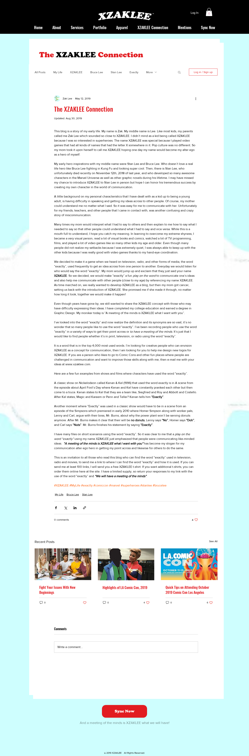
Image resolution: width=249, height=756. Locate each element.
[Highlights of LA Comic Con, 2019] (126, 564)
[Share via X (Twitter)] (65, 508)
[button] (179, 72)
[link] (209, 12)
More (149, 72)
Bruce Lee (96, 72)
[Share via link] (84, 508)
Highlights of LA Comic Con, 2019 (125, 587)
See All (213, 541)
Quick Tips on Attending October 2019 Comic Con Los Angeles (187, 590)
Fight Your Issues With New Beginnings (57, 590)
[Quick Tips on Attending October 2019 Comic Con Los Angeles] (189, 564)
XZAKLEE (76, 72)
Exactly (134, 72)
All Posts (40, 72)
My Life (57, 72)
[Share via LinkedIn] (75, 508)
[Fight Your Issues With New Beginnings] (63, 564)
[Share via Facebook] (56, 508)
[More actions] (195, 98)
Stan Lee (116, 72)
